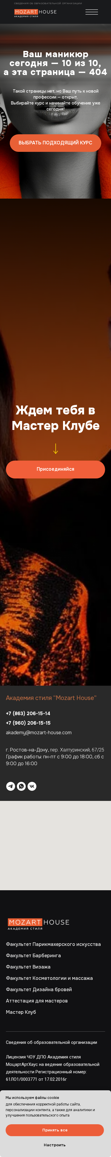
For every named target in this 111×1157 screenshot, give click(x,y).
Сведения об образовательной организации (48, 3)
